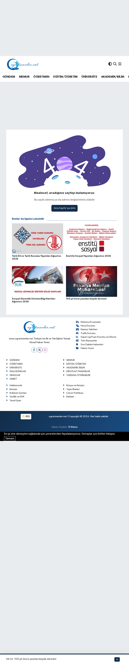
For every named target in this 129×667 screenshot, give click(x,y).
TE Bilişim (73, 427)
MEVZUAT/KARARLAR (78, 371)
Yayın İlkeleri (73, 389)
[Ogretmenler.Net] (23, 64)
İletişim (13, 389)
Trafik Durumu (88, 333)
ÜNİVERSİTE (89, 76)
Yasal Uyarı (15, 400)
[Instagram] (45, 350)
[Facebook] (34, 350)
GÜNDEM (9, 76)
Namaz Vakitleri (89, 329)
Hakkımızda (16, 385)
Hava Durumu (88, 325)
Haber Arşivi (87, 348)
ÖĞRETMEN (41, 76)
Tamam (9, 438)
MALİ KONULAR (18, 371)
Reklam (70, 396)
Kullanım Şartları (18, 393)
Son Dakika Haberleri (92, 344)
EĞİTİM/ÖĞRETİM (65, 76)
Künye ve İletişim (75, 385)
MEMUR (24, 76)
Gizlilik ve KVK (17, 396)
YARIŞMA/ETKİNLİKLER (78, 375)
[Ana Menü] (119, 64)
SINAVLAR (15, 375)
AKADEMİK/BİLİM (112, 76)
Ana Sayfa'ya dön (64, 208)
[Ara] (115, 64)
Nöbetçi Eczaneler (91, 322)
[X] (39, 350)
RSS (27, 416)
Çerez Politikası (74, 393)
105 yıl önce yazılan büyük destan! (35, 659)
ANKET (13, 379)
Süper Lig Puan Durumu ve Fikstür (98, 337)
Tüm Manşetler (89, 340)
